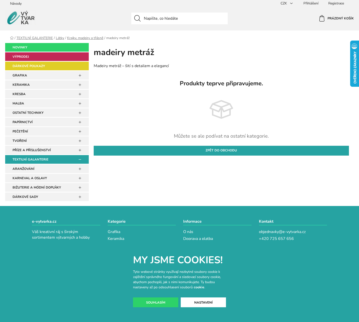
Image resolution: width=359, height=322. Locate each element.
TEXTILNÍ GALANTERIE (30, 159)
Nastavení (203, 302)
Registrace (336, 3)
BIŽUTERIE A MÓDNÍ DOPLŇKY (37, 187)
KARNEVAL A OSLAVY (30, 178)
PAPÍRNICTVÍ (23, 122)
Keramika (116, 238)
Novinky (20, 47)
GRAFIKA (20, 75)
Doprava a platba (198, 238)
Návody (16, 3)
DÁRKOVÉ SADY (25, 197)
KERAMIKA (21, 85)
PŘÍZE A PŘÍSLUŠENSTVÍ (32, 150)
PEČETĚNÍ (20, 131)
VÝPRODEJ (21, 57)
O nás (188, 231)
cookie (199, 287)
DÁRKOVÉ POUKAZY (29, 66)
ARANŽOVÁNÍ (23, 169)
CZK (284, 3)
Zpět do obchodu (221, 150)
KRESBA (19, 94)
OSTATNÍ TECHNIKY (28, 113)
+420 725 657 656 (276, 238)
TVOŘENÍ (20, 141)
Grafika (114, 231)
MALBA (18, 103)
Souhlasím (155, 302)
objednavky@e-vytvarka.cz (282, 231)
